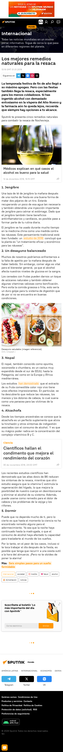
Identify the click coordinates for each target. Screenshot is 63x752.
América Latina (10, 670)
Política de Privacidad (12, 705)
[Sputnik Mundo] (9, 23)
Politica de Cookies (33, 705)
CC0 (3, 352)
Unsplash (10, 352)
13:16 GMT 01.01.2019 (12, 69)
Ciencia (8, 443)
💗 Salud (44, 574)
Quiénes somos (9, 697)
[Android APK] (10, 722)
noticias (23, 580)
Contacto (28, 701)
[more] (58, 179)
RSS (35, 709)
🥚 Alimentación (10, 580)
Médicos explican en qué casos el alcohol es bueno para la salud (28, 171)
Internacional (8, 574)
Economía (46, 670)
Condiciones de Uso (27, 697)
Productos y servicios (12, 701)
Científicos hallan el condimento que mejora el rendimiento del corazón (28, 453)
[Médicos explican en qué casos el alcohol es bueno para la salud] (31, 145)
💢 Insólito (32, 574)
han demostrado (29, 383)
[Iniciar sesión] (46, 22)
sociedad (21, 574)
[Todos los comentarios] (5, 747)
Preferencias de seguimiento (16, 713)
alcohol (55, 574)
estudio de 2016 (33, 238)
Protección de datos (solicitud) (17, 709)
